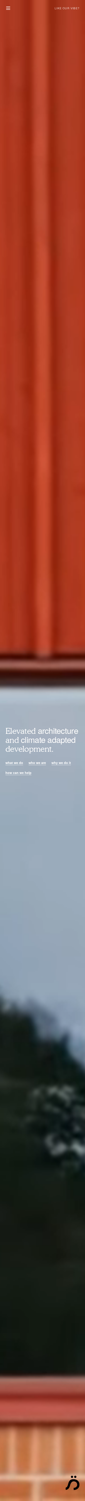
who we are (37, 762)
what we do (14, 762)
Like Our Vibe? (67, 8)
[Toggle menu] (8, 8)
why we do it (61, 762)
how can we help (18, 772)
